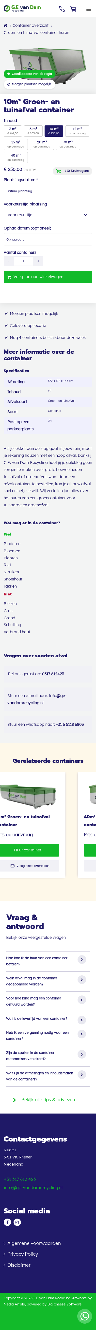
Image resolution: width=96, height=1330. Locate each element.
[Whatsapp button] (84, 1316)
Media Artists (14, 1304)
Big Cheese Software (64, 1304)
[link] (41, 825)
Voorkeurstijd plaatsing (25, 204)
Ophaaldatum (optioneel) (27, 228)
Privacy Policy (22, 1254)
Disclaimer (19, 1265)
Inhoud (10, 121)
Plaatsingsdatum (21, 180)
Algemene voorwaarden (34, 1243)
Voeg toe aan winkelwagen (38, 277)
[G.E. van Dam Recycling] (29, 8)
